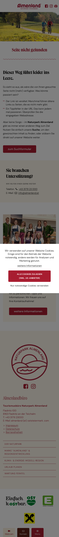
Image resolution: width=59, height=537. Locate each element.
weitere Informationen (29, 265)
